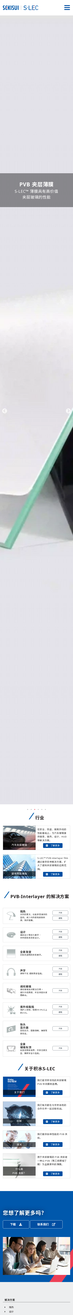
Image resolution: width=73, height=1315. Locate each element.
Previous (4, 411)
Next (68, 411)
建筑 (60, 918)
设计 (11, 1311)
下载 (13, 1224)
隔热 (11, 1307)
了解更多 (55, 845)
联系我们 (43, 1224)
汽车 (60, 912)
